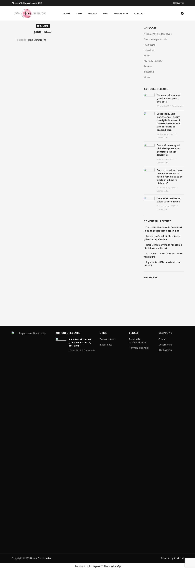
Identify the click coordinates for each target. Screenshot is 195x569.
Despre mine (165, 344)
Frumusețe (42, 26)
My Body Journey (153, 60)
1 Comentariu (176, 106)
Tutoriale (149, 71)
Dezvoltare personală (155, 39)
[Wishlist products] (173, 13)
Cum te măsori (107, 339)
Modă (147, 55)
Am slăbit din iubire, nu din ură (163, 246)
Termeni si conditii (139, 347)
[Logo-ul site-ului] (29, 13)
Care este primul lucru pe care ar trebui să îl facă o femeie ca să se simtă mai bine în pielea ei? (170, 177)
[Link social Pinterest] (165, 3)
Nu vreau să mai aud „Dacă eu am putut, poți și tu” (168, 98)
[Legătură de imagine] (31, 439)
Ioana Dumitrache (36, 39)
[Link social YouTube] (161, 3)
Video (147, 77)
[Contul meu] (163, 13)
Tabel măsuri (107, 344)
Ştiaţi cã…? (43, 31)
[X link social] (154, 3)
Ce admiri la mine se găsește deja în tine (168, 200)
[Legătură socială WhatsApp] (168, 3)
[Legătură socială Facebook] (151, 3)
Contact (162, 339)
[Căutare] (168, 13)
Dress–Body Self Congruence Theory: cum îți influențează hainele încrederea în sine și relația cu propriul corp (169, 122)
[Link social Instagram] (158, 3)
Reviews (148, 66)
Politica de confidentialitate (138, 341)
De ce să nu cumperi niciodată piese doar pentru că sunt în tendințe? (168, 150)
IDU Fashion (165, 350)
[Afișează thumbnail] (149, 101)
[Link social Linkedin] (60, 38)
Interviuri (149, 50)
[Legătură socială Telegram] (67, 38)
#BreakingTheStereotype (158, 33)
